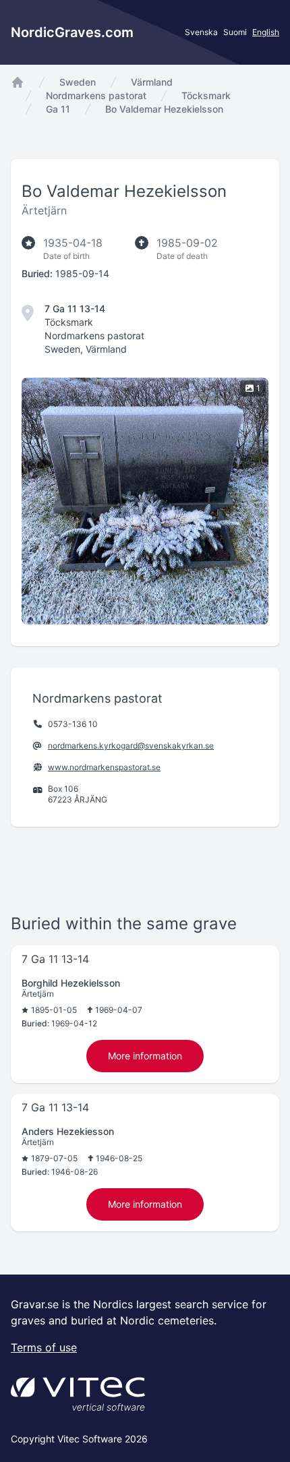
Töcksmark (206, 95)
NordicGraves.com (72, 32)
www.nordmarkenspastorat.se (104, 767)
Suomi (235, 32)
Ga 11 (58, 109)
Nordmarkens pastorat (96, 95)
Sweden (77, 82)
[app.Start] (17, 82)
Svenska (201, 32)
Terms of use (44, 1347)
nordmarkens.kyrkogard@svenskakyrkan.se (131, 745)
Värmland (152, 82)
